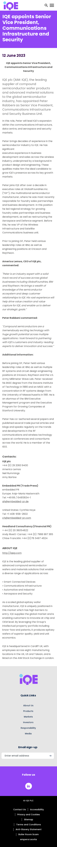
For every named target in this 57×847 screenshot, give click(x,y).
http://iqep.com (12, 553)
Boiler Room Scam (28, 834)
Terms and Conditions (28, 824)
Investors (28, 722)
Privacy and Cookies (28, 814)
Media (28, 733)
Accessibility (37, 809)
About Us (28, 705)
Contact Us (19, 809)
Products (28, 711)
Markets (28, 716)
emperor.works (28, 839)
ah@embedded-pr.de (15, 501)
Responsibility (28, 727)
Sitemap (28, 819)
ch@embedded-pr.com (16, 518)
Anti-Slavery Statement (28, 829)
